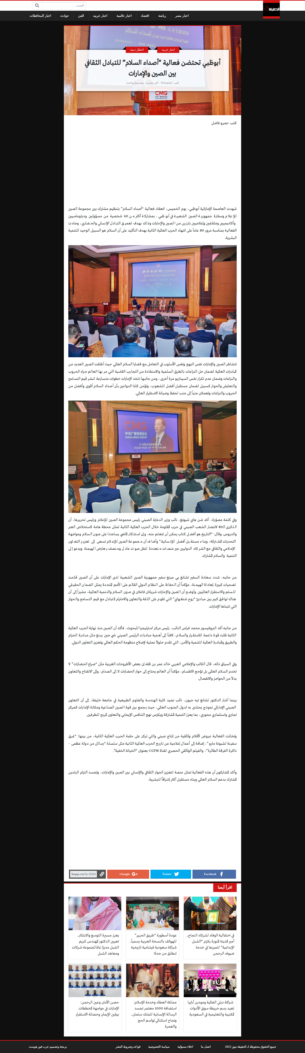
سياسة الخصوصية (159, 1046)
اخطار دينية (137, 49)
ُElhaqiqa (166, 82)
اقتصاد (145, 15)
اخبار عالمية (124, 15)
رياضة (162, 15)
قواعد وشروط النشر (128, 1046)
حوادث (64, 15)
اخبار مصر (182, 15)
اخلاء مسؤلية (185, 1046)
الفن (81, 15)
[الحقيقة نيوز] (271, 10)
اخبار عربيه (100, 15)
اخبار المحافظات (40, 15)
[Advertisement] (152, 161)
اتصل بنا (206, 1046)
